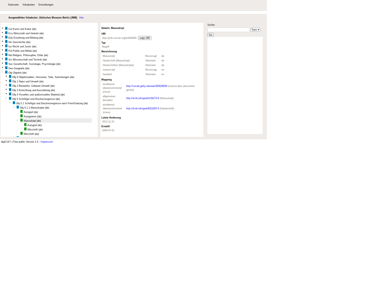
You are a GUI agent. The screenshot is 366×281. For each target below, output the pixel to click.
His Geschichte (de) (19, 42)
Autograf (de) (31, 112)
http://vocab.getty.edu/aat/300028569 (146, 86)
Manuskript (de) (32, 120)
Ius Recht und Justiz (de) (22, 46)
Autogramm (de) (32, 116)
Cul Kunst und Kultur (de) (22, 29)
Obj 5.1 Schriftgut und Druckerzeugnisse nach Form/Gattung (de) (52, 103)
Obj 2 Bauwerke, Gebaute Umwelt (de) (33, 85)
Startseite (13, 4)
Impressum (47, 141)
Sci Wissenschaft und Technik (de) (27, 59)
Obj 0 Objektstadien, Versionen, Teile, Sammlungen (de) (43, 77)
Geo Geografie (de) (18, 68)
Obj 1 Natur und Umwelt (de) (27, 81)
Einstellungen (46, 4)
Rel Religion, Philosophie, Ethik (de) (28, 55)
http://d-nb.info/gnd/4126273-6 (143, 98)
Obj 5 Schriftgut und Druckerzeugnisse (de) (36, 99)
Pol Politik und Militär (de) (22, 50)
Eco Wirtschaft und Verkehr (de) (26, 33)
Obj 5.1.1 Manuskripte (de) (34, 107)
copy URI (145, 38)
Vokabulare (28, 4)
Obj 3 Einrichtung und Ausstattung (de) (33, 90)
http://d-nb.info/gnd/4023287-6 (143, 108)
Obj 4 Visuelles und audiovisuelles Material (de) (38, 94)
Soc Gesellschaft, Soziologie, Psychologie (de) (34, 64)
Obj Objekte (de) (17, 72)
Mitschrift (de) (35, 129)
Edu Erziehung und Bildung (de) (25, 37)
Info (81, 17)
